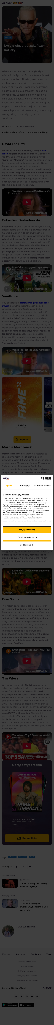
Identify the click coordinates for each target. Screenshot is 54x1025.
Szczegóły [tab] (24, 485)
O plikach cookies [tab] (42, 485)
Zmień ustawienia (26, 537)
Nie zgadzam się (27, 545)
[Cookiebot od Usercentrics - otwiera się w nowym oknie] (39, 478)
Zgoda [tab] (9, 485)
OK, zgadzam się (27, 530)
